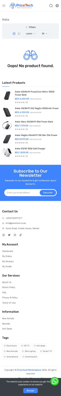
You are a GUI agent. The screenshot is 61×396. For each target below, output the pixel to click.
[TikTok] (20, 235)
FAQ (4, 292)
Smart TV (47, 351)
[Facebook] (3, 235)
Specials (6, 323)
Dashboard (7, 251)
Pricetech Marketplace (29, 370)
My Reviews (8, 261)
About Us (6, 282)
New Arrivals (8, 318)
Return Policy (8, 287)
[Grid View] (14, 33)
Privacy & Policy (10, 297)
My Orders (7, 256)
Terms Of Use (9, 303)
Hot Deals (7, 328)
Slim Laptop (30, 351)
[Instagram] (14, 235)
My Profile (7, 266)
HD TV (27, 346)
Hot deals (41, 346)
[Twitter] (9, 235)
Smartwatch (31, 357)
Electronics (12, 346)
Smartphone (12, 357)
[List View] (19, 33)
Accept (30, 390)
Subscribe (48, 192)
